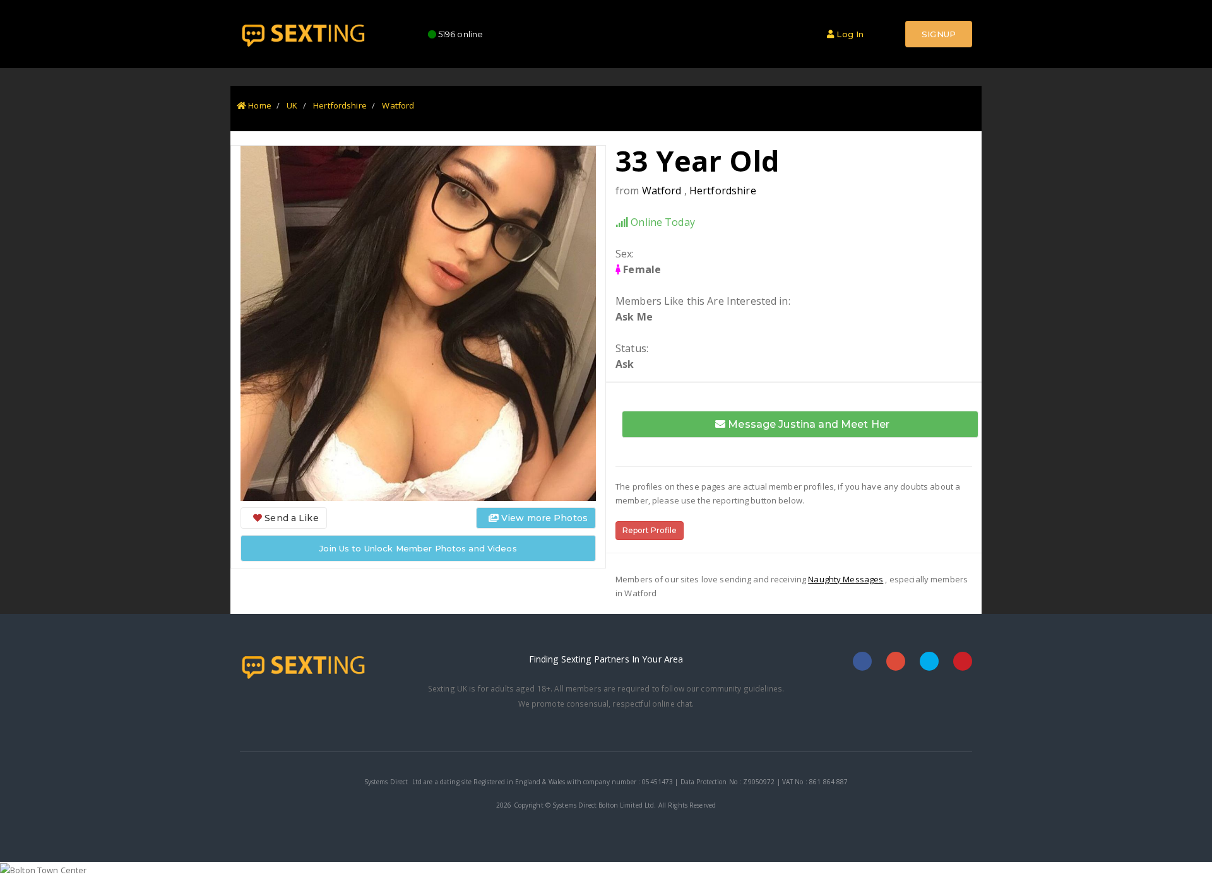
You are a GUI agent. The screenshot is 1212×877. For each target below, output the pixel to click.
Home (258, 105)
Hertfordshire (340, 105)
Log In (849, 34)
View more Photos (543, 518)
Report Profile (649, 530)
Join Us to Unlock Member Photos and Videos (417, 548)
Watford (398, 105)
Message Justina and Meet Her (807, 424)
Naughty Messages (845, 579)
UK (292, 105)
